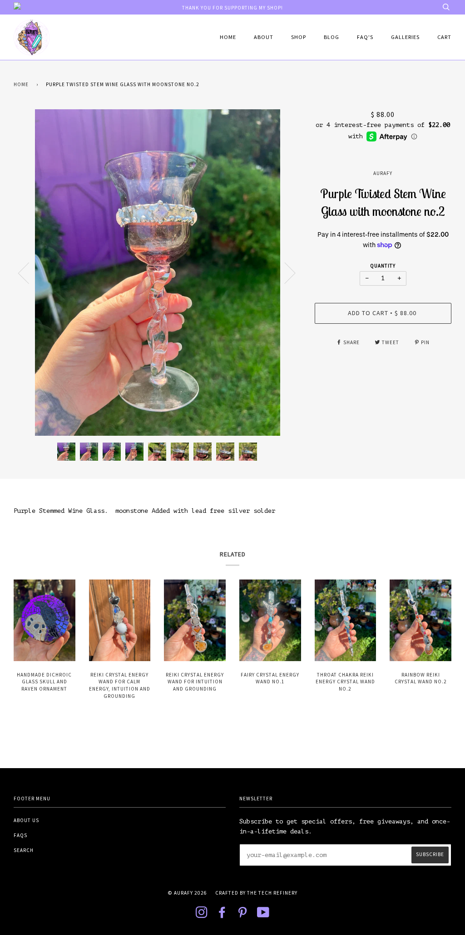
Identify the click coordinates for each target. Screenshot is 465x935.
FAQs (20, 835)
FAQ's (365, 37)
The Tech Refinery (272, 893)
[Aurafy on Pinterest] (243, 915)
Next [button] (284, 272)
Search (24, 850)
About (263, 37)
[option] (157, 272)
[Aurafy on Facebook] (222, 915)
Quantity (383, 266)
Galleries (405, 37)
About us (26, 820)
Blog (331, 37)
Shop (298, 37)
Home (228, 37)
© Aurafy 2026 (187, 893)
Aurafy (382, 173)
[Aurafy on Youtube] (263, 915)
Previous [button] (29, 272)
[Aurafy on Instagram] (202, 915)
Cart (444, 37)
